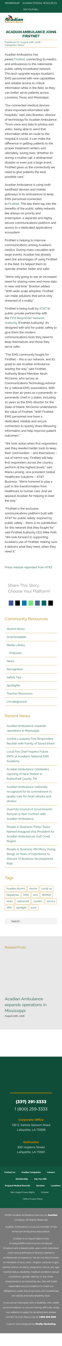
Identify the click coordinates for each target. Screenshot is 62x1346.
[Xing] (44, 603)
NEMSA (46, 894)
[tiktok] (31, 1086)
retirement (23, 901)
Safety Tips (14, 677)
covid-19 (46, 888)
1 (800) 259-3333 (31, 1109)
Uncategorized (17, 701)
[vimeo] (42, 1086)
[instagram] (25, 1086)
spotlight (21, 907)
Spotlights (13, 685)
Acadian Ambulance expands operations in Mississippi (31, 973)
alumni (33, 888)
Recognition (15, 669)
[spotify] (48, 1086)
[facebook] (14, 1086)
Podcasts (15, 653)
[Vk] (37, 603)
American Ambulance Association (31, 1231)
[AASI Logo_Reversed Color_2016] (31, 1067)
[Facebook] (11, 603)
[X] (17, 603)
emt (35, 894)
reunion (37, 901)
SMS (9, 907)
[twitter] (19, 1086)
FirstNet (19, 59)
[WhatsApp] (31, 603)
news (10, 901)
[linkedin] (36, 1086)
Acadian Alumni (16, 888)
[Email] (51, 603)
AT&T (43, 308)
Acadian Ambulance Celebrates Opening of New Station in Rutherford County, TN (28, 774)
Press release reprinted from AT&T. (29, 567)
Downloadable (16, 637)
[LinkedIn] (24, 603)
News (21, 45)
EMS (26, 894)
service (51, 901)
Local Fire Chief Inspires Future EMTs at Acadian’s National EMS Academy (28, 756)
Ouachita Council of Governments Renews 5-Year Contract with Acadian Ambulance (29, 814)
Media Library (16, 645)
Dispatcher (13, 894)
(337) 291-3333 (31, 1101)
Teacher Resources (20, 693)
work (34, 907)
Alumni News (16, 629)
